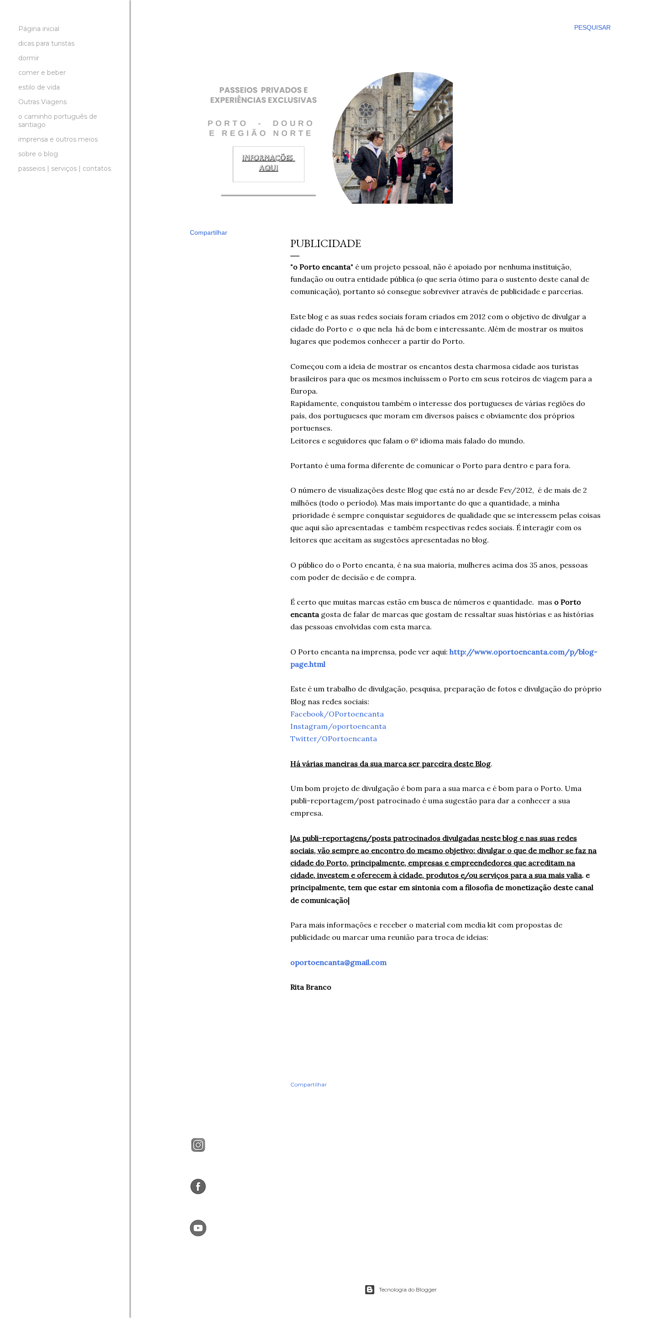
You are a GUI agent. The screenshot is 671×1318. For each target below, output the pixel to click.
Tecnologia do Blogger (408, 1289)
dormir (28, 58)
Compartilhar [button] (208, 232)
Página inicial (38, 29)
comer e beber (42, 73)
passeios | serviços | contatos (64, 168)
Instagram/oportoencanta (338, 726)
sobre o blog (38, 154)
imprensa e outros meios (58, 139)
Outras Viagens (42, 102)
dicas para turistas (46, 43)
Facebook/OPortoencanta (337, 713)
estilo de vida (39, 87)
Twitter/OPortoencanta (333, 738)
